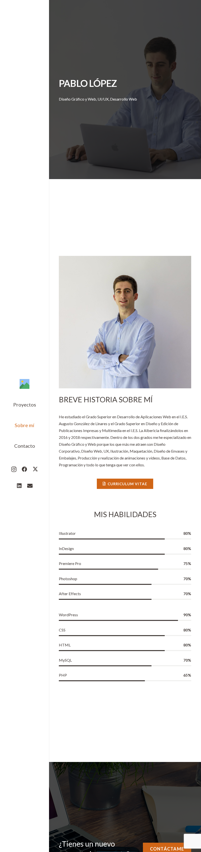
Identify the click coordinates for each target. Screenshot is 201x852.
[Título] (24, 384)
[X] (35, 469)
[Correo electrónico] (30, 485)
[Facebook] (24, 469)
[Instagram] (13, 469)
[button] (40, 404)
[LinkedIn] (19, 485)
